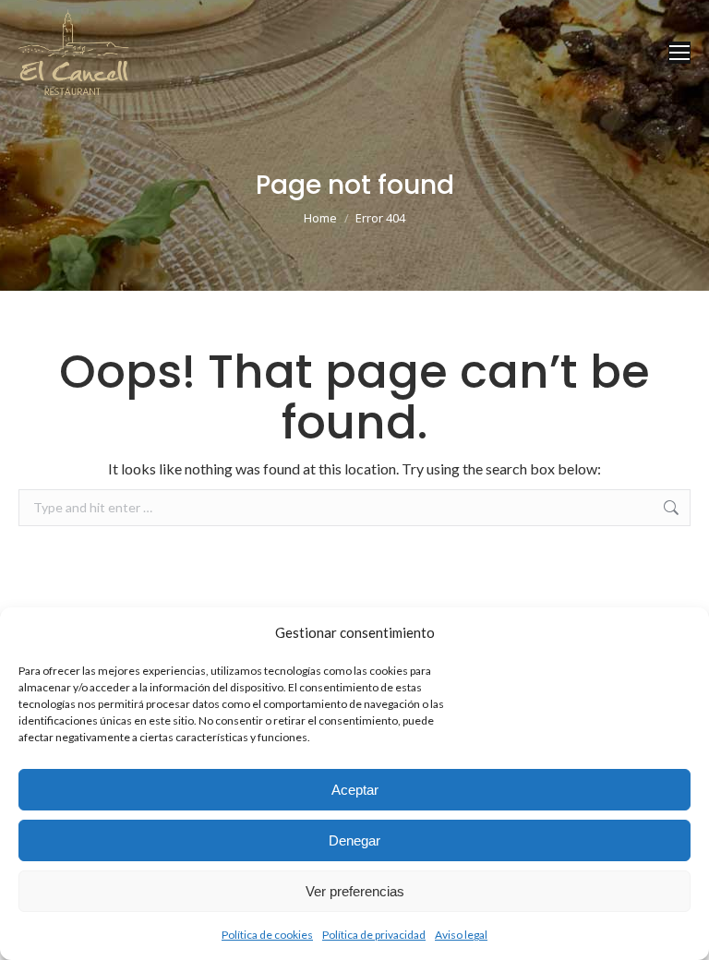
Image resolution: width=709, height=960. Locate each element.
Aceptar (355, 790)
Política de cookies (267, 935)
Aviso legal (461, 935)
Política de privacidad (374, 935)
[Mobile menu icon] (679, 53)
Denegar (354, 840)
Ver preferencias (355, 891)
